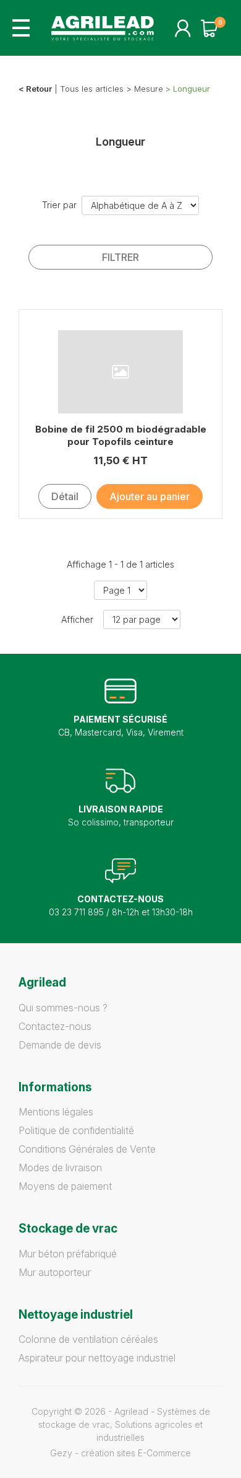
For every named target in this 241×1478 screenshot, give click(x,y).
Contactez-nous (55, 1026)
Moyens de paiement (65, 1186)
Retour (39, 89)
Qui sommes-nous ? (63, 1007)
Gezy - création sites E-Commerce (120, 1453)
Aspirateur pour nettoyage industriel (97, 1358)
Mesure (148, 89)
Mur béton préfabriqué (68, 1253)
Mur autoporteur (55, 1272)
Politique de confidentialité (76, 1130)
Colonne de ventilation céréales (88, 1339)
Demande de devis (60, 1045)
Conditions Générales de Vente (87, 1149)
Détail (64, 496)
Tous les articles (92, 89)
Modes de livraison (60, 1167)
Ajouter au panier (149, 496)
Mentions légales (56, 1112)
